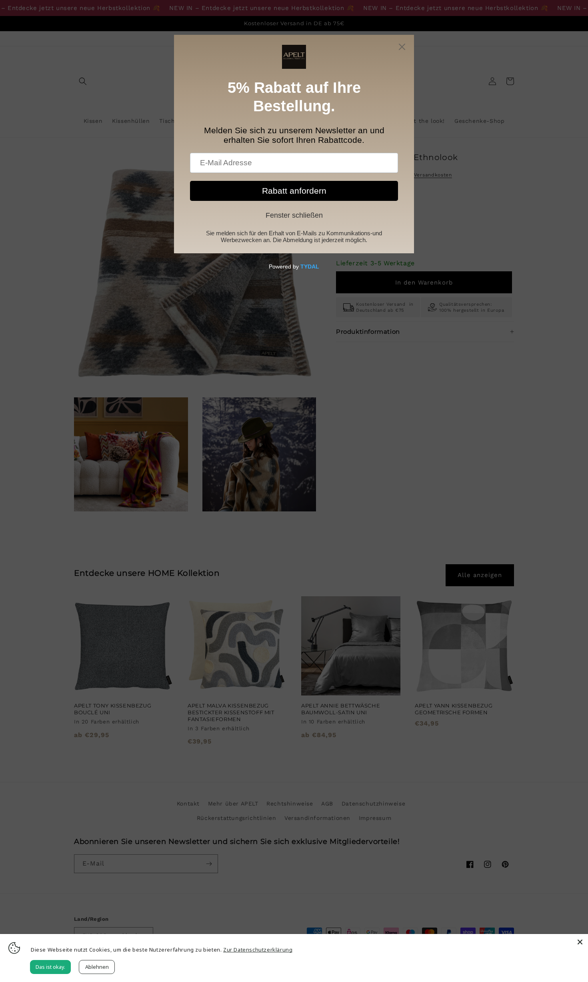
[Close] (580, 942)
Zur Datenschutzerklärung (257, 949)
